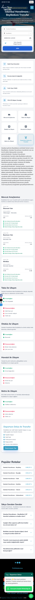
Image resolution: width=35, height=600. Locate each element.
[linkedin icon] (1, 305)
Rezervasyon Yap (10, 448)
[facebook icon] (1, 295)
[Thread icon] (1, 302)
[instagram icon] (1, 298)
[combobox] (5, 29)
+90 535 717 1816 (5, 2)
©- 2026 (13, 598)
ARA (17, 48)
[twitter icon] (1, 300)
